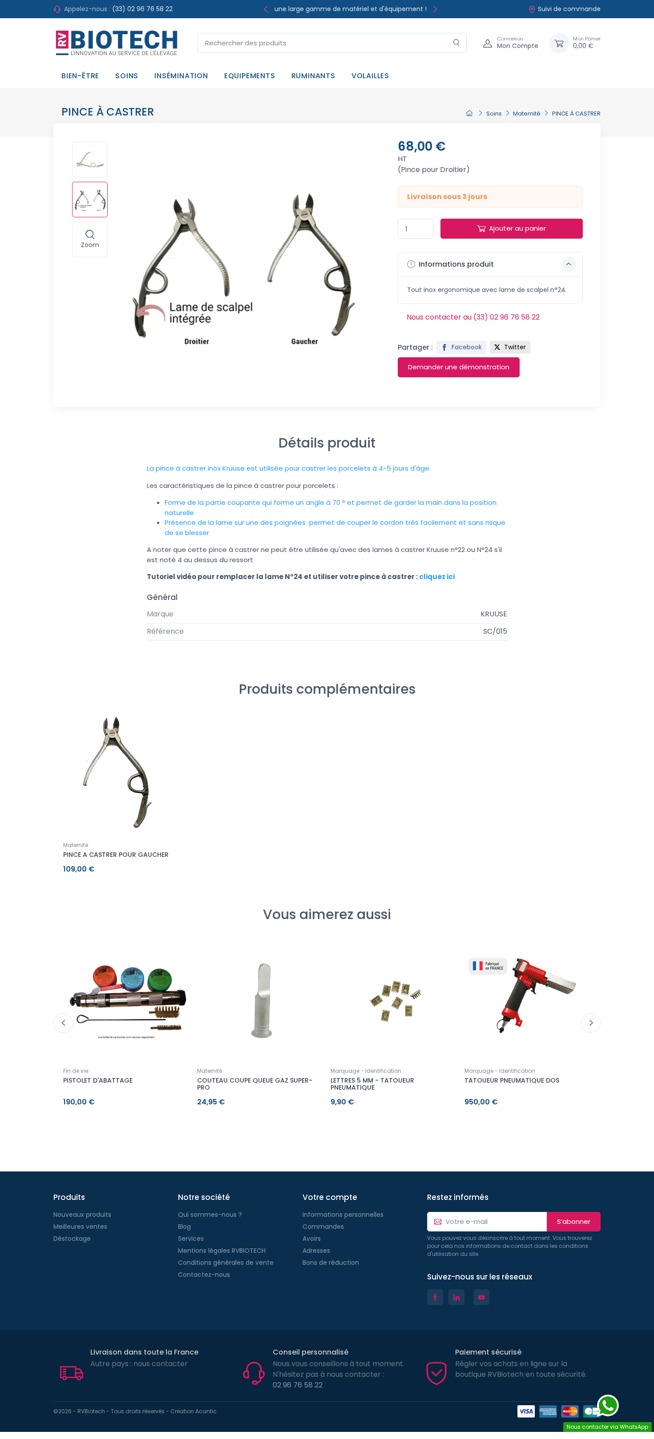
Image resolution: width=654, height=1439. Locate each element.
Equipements (249, 76)
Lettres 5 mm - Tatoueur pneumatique (372, 1084)
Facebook (466, 347)
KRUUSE (493, 614)
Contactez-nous (204, 1274)
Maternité (75, 845)
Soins (126, 76)
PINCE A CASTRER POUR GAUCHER (116, 854)
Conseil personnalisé (310, 1352)
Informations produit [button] (455, 264)
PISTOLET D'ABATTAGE (98, 1080)
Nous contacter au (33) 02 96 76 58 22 (473, 317)
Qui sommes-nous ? (210, 1214)
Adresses (316, 1250)
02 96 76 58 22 (298, 1385)
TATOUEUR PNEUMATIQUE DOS (511, 1080)
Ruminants (313, 76)
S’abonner (573, 1221)
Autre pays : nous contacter (139, 1364)
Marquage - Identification (366, 1071)
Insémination (181, 76)
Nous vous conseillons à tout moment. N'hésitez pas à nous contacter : (338, 1369)
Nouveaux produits (82, 1214)
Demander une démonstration (458, 367)
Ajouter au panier (517, 228)
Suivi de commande (569, 8)
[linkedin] (456, 1297)
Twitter (514, 347)
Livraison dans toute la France (144, 1352)
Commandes (323, 1226)
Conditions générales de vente (226, 1262)
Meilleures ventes (80, 1226)
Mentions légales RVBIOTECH (222, 1250)
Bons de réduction (331, 1262)
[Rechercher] (457, 43)
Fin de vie (75, 1071)
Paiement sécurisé (488, 1352)
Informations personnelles (343, 1214)
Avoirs (312, 1238)
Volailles (370, 76)
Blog (184, 1226)
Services (191, 1238)
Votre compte (330, 1197)
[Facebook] (435, 1297)
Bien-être (80, 76)
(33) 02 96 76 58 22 (142, 8)
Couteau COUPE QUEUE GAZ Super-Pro (254, 1084)
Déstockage (72, 1238)
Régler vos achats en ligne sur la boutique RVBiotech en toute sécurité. (521, 1369)
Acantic (206, 1411)
